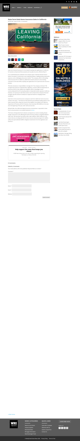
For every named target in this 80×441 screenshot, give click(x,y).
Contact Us (44, 431)
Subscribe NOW (65, 421)
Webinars (30, 7)
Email (9, 190)
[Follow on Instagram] (71, 2)
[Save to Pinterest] (16, 59)
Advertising (37, 7)
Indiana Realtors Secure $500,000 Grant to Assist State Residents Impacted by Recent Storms (28, 232)
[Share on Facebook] (9, 59)
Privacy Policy (44, 438)
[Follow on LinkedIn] (74, 2)
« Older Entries (11, 414)
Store (25, 7)
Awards (19, 7)
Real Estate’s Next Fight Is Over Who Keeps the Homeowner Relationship (25, 408)
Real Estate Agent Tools (30, 434)
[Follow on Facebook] (67, 2)
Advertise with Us (46, 427)
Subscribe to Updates (47, 425)
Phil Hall (11, 21)
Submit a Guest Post (46, 429)
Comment (11, 171)
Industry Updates (29, 427)
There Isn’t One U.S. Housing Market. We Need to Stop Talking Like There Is (27, 373)
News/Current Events (30, 425)
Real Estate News (29, 429)
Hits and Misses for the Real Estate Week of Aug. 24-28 (28, 303)
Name (10, 186)
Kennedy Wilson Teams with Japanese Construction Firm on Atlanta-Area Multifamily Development (28, 268)
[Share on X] (12, 59)
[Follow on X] (69, 2)
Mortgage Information (30, 431)
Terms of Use (52, 438)
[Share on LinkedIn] (19, 59)
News (13, 7)
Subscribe (64, 7)
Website (10, 194)
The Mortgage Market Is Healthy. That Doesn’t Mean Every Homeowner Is (27, 337)
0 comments (24, 21)
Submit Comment (46, 197)
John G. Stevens (14, 338)
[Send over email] (22, 59)
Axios (33, 110)
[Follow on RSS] (77, 2)
